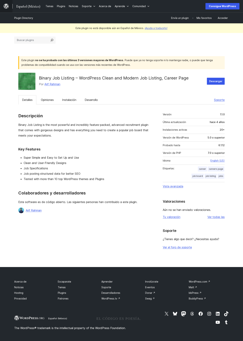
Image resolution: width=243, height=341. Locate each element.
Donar (150, 292)
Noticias (19, 287)
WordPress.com (199, 281)
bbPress (195, 292)
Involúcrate (151, 281)
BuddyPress (197, 298)
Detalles (27, 100)
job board (197, 176)
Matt (193, 287)
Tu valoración (171, 217)
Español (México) (57, 318)
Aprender (107, 281)
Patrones (63, 298)
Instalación (69, 100)
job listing (211, 176)
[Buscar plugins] (52, 40)
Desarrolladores (110, 292)
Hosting (18, 292)
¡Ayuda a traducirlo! (156, 28)
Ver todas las (216, 217)
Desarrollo (91, 100)
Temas (62, 287)
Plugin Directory (23, 17)
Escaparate (64, 281)
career (202, 169)
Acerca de (20, 281)
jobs (221, 176)
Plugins (62, 292)
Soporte (219, 100)
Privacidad (20, 298)
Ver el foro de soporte (177, 247)
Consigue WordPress (222, 6)
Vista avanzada (173, 186)
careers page (216, 169)
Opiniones (47, 100)
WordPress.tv (110, 298)
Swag (150, 298)
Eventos (150, 287)
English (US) (217, 160)
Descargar (215, 81)
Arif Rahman (52, 84)
